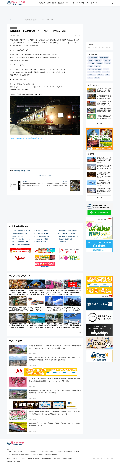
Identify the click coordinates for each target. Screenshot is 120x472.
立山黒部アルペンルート (42, 233)
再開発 (90, 66)
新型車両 (100, 63)
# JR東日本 (17, 171)
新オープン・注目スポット (95, 69)
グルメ (106, 69)
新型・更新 (107, 60)
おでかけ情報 (51, 3)
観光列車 (98, 66)
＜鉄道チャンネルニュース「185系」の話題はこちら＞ (27, 138)
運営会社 (37, 458)
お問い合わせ (57, 458)
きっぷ (97, 77)
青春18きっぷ (92, 74)
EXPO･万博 (106, 71)
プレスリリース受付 (67, 458)
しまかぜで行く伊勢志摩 (42, 239)
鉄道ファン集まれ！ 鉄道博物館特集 (21, 244)
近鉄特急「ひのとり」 (41, 241)
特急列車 (108, 63)
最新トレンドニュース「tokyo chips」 (18, 451)
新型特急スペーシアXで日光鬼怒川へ (68, 230)
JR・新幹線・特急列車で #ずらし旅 (68, 236)
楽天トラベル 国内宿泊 (42, 230)
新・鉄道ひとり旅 (93, 57)
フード (90, 77)
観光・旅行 (98, 60)
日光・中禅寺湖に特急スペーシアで (21, 239)
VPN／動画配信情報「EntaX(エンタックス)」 (19, 454)
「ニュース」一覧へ (45, 175)
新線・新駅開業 (104, 57)
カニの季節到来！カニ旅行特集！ (67, 233)
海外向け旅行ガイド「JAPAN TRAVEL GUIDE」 (46, 454)
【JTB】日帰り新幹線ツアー (19, 233)
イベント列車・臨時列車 (94, 71)
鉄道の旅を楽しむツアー (18, 236)
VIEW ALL (99, 123)
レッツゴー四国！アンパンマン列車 (21, 230)
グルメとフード (92, 3)
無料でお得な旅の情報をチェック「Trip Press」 (70, 451)
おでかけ (101, 74)
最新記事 (42, 3)
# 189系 (28, 171)
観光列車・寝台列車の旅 (65, 239)
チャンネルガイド (78, 3)
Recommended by (73, 332)
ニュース (19, 20)
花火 (108, 74)
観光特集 (61, 3)
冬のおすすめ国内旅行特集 (42, 236)
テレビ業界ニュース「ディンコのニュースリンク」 (43, 451)
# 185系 (23, 171)
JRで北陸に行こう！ (64, 241)
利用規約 (30, 458)
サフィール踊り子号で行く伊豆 (20, 241)
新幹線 (90, 60)
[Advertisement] (60, 12)
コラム (68, 3)
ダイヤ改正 (91, 63)
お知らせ (23, 458)
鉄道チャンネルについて (13, 458)
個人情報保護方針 (46, 458)
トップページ (10, 20)
